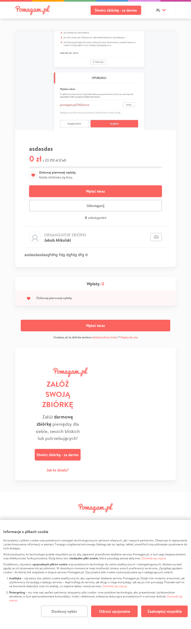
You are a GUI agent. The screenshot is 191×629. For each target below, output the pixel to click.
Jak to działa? (58, 470)
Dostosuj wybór (64, 611)
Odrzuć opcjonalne (114, 611)
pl (158, 10)
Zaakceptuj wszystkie (164, 611)
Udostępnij (95, 205)
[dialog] (95, 574)
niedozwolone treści (105, 337)
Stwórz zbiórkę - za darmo (116, 10)
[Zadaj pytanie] (156, 237)
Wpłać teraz (95, 191)
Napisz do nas (129, 337)
